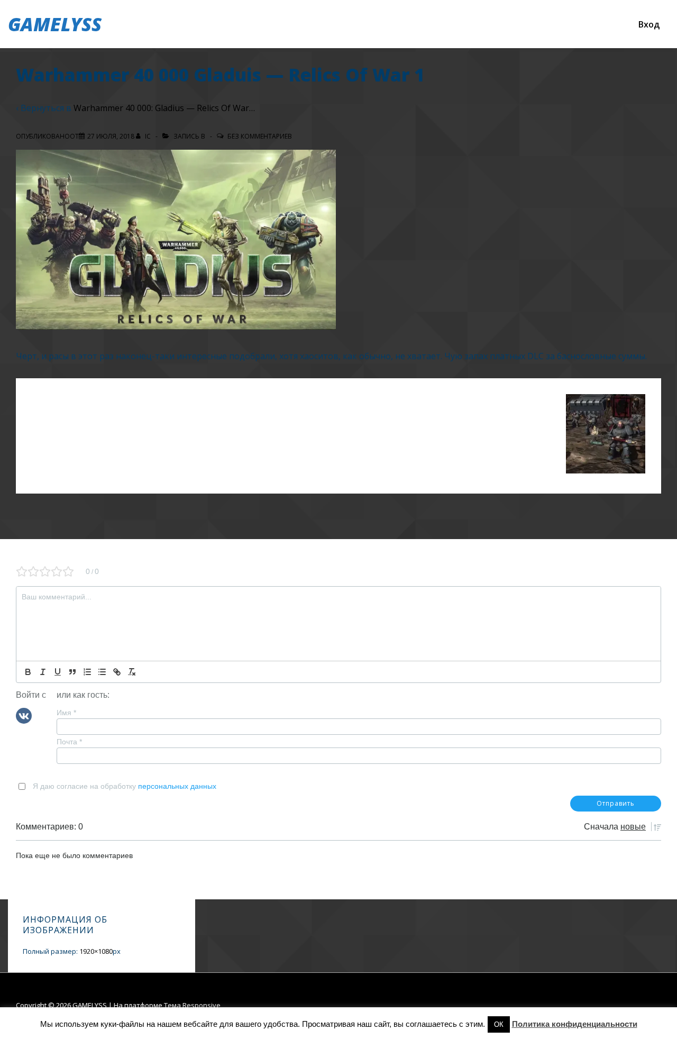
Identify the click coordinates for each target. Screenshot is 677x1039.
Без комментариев (259, 136)
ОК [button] (499, 1024)
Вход (649, 24)
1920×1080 (96, 951)
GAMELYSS (55, 24)
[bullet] (102, 672)
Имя (66, 712)
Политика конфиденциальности (574, 1023)
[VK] (24, 714)
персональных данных (177, 786)
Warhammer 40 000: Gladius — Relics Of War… (164, 108)
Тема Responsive (192, 1005)
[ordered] (87, 672)
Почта (69, 741)
